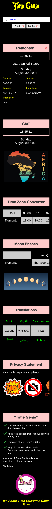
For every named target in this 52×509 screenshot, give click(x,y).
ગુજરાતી (23, 330)
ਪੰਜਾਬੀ (9, 340)
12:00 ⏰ (18, 26)
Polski (40, 340)
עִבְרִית (41, 330)
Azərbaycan (41, 321)
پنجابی (23, 340)
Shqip (10, 321)
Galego (10, 330)
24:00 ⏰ (33, 26)
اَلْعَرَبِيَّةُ (23, 321)
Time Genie (26, 6)
